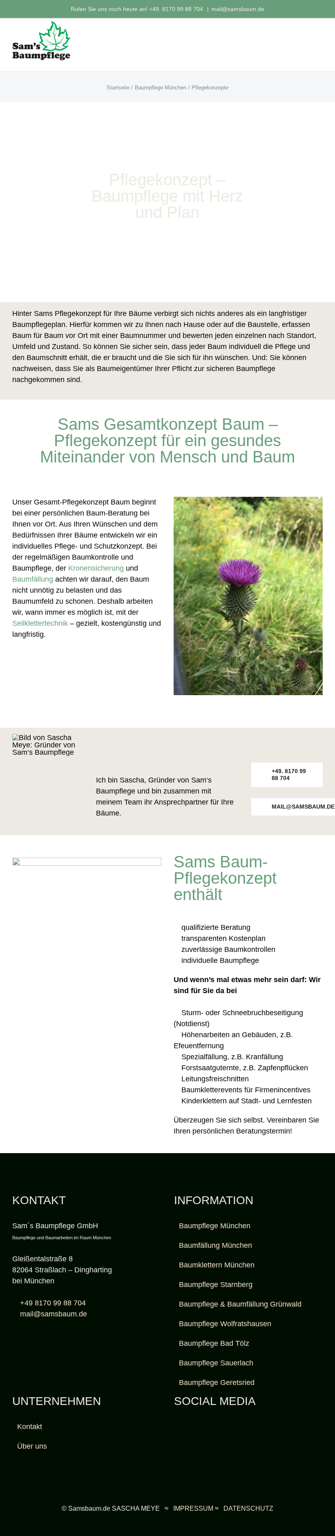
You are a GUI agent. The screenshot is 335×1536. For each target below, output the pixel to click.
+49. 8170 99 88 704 (177, 9)
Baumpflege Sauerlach (216, 1363)
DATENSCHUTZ (248, 1508)
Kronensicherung (96, 568)
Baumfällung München (215, 1245)
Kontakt (29, 1427)
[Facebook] (176, 1427)
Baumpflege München (214, 1226)
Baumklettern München (217, 1265)
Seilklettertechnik (40, 623)
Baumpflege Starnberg (215, 1284)
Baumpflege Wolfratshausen (225, 1324)
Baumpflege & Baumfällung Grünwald (240, 1304)
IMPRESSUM (193, 1508)
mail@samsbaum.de (237, 9)
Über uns (32, 1446)
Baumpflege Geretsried (217, 1382)
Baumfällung (32, 579)
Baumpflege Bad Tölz (214, 1343)
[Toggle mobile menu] (319, 37)
